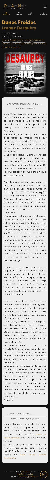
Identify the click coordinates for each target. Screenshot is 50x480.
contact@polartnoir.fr (29, 476)
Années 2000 (39, 44)
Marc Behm (27, 454)
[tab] (6, 13)
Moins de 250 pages (11, 47)
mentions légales (25, 474)
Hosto (38, 434)
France (27, 44)
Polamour (25, 40)
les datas (26, 471)
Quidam (6, 44)
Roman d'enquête (10, 40)
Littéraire (17, 44)
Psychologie (38, 40)
